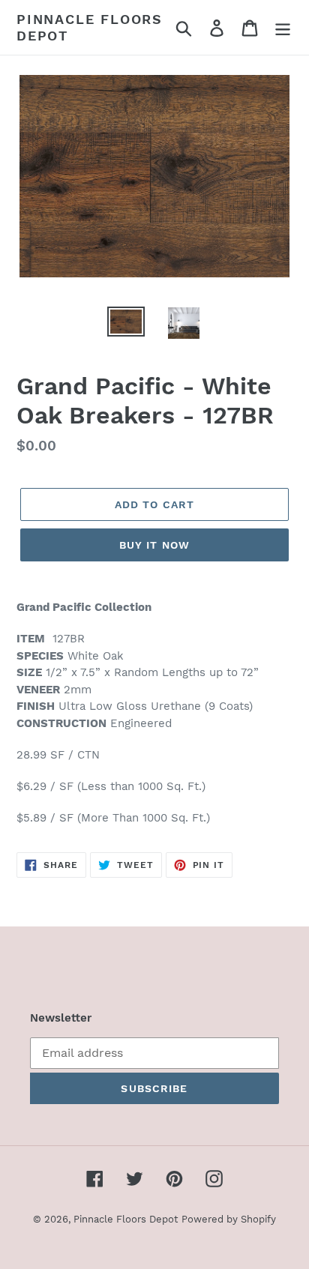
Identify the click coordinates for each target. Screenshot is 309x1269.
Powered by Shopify (229, 1219)
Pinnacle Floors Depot (89, 27)
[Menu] (282, 27)
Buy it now (154, 545)
